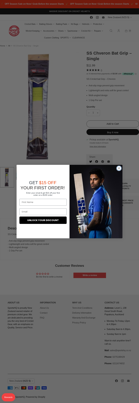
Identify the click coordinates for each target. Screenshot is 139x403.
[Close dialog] (119, 168)
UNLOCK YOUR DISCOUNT (43, 220)
